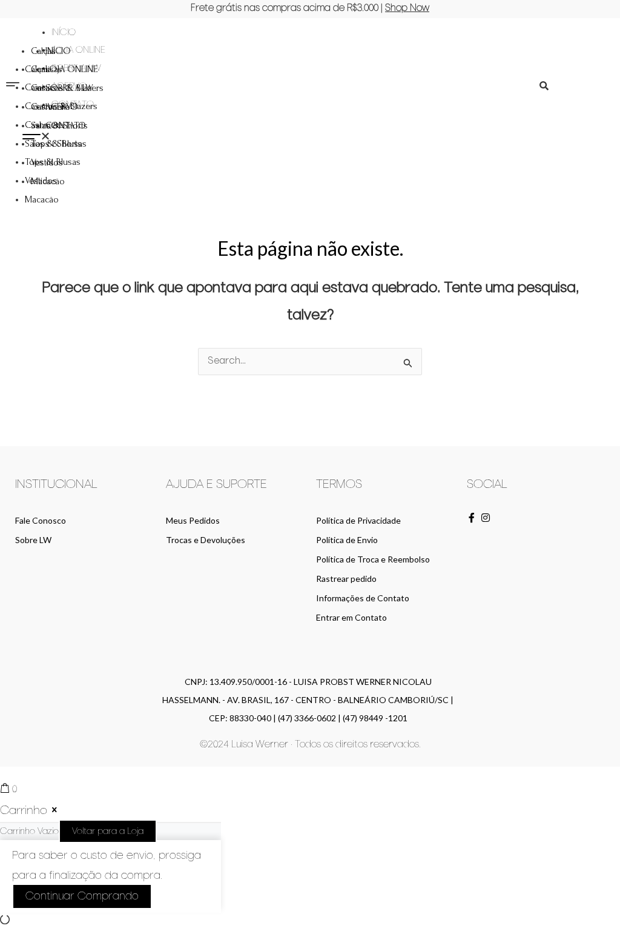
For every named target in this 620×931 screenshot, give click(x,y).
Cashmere (44, 124)
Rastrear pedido (346, 578)
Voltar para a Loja (107, 831)
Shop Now (407, 8)
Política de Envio (347, 540)
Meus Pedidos (193, 520)
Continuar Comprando (82, 896)
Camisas (40, 87)
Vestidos (41, 180)
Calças (37, 69)
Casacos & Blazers (61, 106)
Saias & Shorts (53, 143)
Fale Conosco (40, 520)
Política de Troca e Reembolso (373, 559)
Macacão (42, 199)
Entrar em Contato (351, 617)
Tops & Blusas (53, 161)
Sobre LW (33, 540)
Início (63, 32)
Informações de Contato (362, 598)
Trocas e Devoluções (205, 540)
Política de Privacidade (358, 520)
